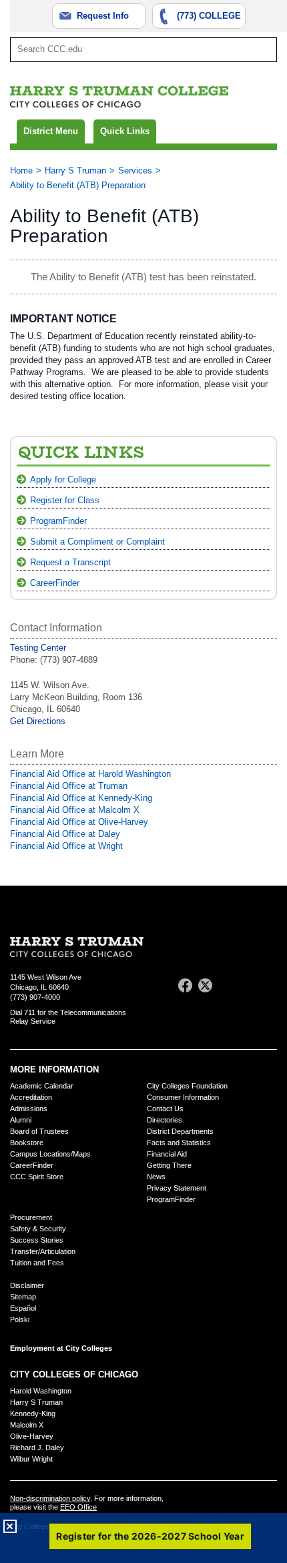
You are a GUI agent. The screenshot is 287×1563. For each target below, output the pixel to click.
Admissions (28, 1109)
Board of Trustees (39, 1131)
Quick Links (125, 131)
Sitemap (23, 1297)
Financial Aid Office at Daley (65, 834)
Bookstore (26, 1143)
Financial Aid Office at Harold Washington (90, 774)
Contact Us (165, 1109)
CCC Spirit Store (36, 1177)
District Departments (180, 1131)
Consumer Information (183, 1097)
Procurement (31, 1217)
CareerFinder (54, 583)
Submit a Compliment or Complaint (97, 542)
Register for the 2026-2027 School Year (150, 1536)
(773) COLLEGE (209, 16)
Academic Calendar (41, 1086)
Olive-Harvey (31, 1436)
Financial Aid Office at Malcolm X (74, 810)
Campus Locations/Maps (50, 1154)
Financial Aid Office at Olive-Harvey (79, 822)
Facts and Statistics (179, 1143)
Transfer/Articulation (42, 1251)
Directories (164, 1120)
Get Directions (37, 721)
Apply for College (63, 480)
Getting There (169, 1165)
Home (21, 171)
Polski (19, 1319)
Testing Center (38, 648)
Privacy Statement (176, 1188)
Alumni (20, 1120)
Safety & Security (38, 1229)
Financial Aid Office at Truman (68, 786)
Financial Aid (167, 1154)
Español (23, 1308)
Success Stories (36, 1240)
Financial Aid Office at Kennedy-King (81, 798)
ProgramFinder (58, 521)
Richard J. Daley (37, 1448)
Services (135, 171)
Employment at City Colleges (61, 1348)
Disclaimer (27, 1285)
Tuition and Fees (37, 1263)
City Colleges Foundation (187, 1086)
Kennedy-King (32, 1414)
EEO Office (78, 1507)
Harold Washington (40, 1391)
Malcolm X (26, 1425)
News (156, 1177)
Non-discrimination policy (50, 1498)
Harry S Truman (75, 171)
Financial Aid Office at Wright (66, 846)
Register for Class (64, 500)
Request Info (103, 16)
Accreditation (31, 1097)
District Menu (50, 131)
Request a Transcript (70, 562)
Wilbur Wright (31, 1459)
